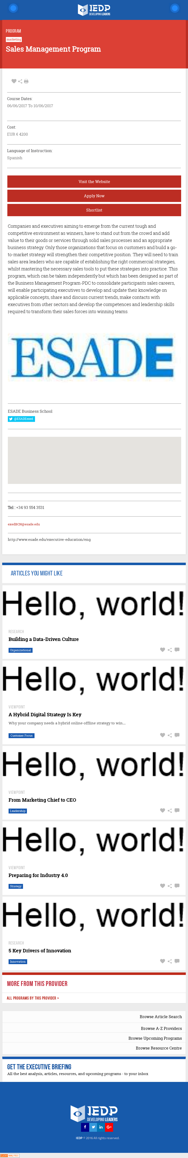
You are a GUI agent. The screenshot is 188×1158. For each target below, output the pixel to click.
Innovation (18, 961)
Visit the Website (94, 181)
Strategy (16, 886)
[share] (20, 81)
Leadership (17, 811)
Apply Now (94, 196)
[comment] (176, 649)
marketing (14, 39)
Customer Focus (22, 735)
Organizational (20, 650)
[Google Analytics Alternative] (10, 1155)
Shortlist (94, 210)
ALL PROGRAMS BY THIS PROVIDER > (33, 998)
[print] (26, 81)
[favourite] (14, 81)
